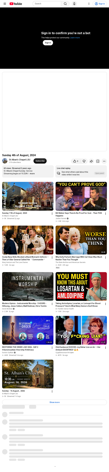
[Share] (91, 161)
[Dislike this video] (84, 161)
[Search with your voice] (74, 3)
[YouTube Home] (15, 3)
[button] (81, 171)
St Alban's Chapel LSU (19, 159)
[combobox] (47, 3)
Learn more (75, 38)
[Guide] (4, 3)
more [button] (32, 173)
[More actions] (104, 161)
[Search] (65, 3)
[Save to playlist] (97, 161)
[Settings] (89, 3)
